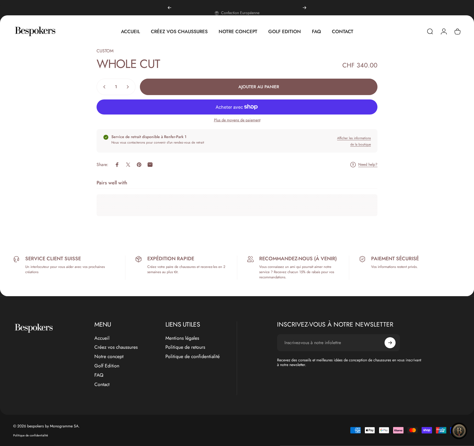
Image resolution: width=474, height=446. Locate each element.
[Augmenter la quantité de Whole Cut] (129, 87)
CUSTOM (105, 51)
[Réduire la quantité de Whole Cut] (103, 87)
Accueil (101, 338)
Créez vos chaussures (116, 347)
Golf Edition (106, 366)
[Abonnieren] (390, 342)
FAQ (98, 375)
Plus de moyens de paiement (237, 120)
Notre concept (108, 357)
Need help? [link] (367, 164)
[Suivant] (304, 7)
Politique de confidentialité (192, 357)
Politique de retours (185, 347)
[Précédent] (169, 7)
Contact (101, 385)
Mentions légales (182, 338)
